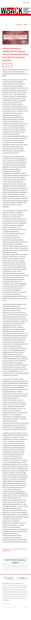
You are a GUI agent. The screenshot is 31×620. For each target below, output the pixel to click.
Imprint (4, 607)
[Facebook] (22, 607)
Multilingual (7, 550)
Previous (19, 24)
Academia (24, 549)
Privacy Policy (12, 607)
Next (25, 24)
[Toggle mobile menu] (28, 2)
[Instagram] (25, 607)
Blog (3, 550)
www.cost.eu (6, 604)
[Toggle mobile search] (24, 2)
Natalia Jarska (7, 549)
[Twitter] (28, 607)
